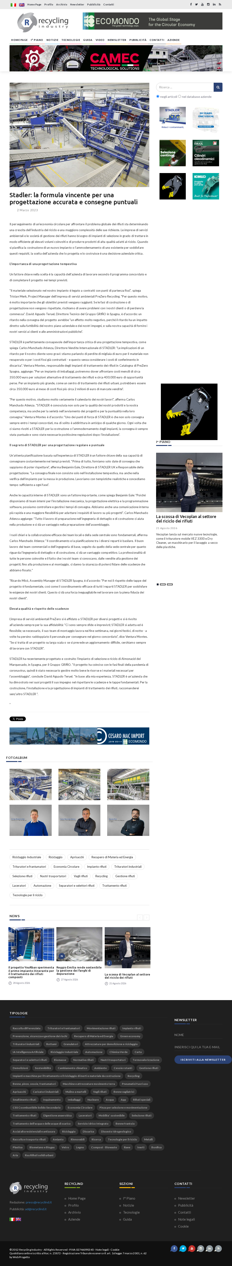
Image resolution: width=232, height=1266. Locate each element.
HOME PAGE (19, 39)
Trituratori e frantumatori (29, 866)
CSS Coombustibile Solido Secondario (37, 1107)
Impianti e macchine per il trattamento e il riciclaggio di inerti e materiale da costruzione (67, 1076)
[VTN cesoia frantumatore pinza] (173, 186)
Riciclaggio (56, 857)
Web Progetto (21, 1257)
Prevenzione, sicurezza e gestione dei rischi (40, 1036)
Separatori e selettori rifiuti (76, 885)
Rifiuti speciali (141, 1099)
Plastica (17, 1147)
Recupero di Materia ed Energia (112, 857)
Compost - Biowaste (104, 1147)
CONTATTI (157, 39)
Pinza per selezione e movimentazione (123, 1107)
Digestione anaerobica (57, 1115)
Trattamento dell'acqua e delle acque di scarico (42, 1123)
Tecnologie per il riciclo (27, 895)
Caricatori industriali (45, 1091)
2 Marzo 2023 (27, 210)
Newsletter (77, 4)
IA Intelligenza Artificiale (28, 1052)
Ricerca (96, 1139)
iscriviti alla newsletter (203, 1059)
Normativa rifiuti (83, 1060)
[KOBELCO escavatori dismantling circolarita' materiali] (206, 186)
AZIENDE (173, 39)
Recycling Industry (30, 1249)
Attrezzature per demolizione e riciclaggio (111, 1044)
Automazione (42, 885)
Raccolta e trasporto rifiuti (29, 1139)
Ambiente (100, 1068)
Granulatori (70, 1044)
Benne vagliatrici (124, 1091)
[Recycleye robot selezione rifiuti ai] (173, 153)
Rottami (51, 1044)
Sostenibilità (43, 1068)
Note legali (186, 1219)
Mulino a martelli (75, 1091)
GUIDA (87, 39)
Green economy (130, 1036)
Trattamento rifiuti (114, 885)
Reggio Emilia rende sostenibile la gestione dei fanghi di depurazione (79, 970)
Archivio (61, 4)
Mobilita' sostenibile (112, 1115)
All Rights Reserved (56, 1249)
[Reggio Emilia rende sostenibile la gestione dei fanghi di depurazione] (79, 944)
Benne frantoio (125, 1123)
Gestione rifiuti (125, 876)
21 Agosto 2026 (166, 528)
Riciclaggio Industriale (26, 857)
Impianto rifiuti (96, 866)
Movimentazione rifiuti (101, 1028)
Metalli (148, 1139)
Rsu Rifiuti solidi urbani (39, 1155)
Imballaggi (74, 1099)
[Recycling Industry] (42, 22)
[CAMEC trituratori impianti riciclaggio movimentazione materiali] (116, 58)
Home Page (34, 4)
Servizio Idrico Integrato (93, 1123)
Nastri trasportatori (53, 876)
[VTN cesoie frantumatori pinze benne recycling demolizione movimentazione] (189, 412)
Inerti (140, 1147)
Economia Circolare (66, 866)
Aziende (74, 1219)
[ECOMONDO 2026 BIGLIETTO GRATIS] (152, 21)
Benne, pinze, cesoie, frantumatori (34, 1083)
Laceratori (19, 885)
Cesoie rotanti (123, 1068)
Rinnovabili (78, 1139)
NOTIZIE (52, 39)
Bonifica (156, 1147)
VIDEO (100, 39)
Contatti (108, 4)
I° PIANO (37, 39)
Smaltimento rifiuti (24, 1099)
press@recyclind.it (39, 1202)
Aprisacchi (77, 857)
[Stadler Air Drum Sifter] (173, 120)
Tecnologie (131, 1212)
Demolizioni (20, 1068)
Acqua (110, 1099)
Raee (127, 1147)
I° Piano (128, 1198)
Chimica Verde (118, 1052)
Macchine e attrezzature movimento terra (89, 1083)
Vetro (65, 1147)
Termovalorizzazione (146, 1060)
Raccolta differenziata (26, 1028)
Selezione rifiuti (22, 876)
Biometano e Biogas (42, 1147)
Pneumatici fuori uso (135, 1083)
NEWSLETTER (117, 39)
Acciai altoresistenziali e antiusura (34, 1131)
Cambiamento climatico (72, 1068)
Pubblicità (93, 4)
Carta (138, 1052)
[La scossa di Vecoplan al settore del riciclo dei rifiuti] (127, 947)
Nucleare (93, 1099)
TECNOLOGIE (70, 39)
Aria (15, 1155)
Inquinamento (52, 1099)
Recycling (101, 876)
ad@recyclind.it (36, 1209)
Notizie (128, 1205)
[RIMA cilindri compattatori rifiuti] (206, 153)
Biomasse (60, 1060)
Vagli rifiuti (81, 876)
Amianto (58, 1139)
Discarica (88, 1131)
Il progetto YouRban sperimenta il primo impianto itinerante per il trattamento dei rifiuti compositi (31, 972)
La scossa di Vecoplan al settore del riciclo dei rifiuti (127, 976)
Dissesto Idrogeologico (116, 1131)
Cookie (183, 1226)
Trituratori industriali (128, 866)
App (123, 1099)
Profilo (48, 4)
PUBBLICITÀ (137, 39)
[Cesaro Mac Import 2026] (79, 736)
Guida (127, 1219)
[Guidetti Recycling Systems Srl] (206, 120)
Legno (80, 1147)
